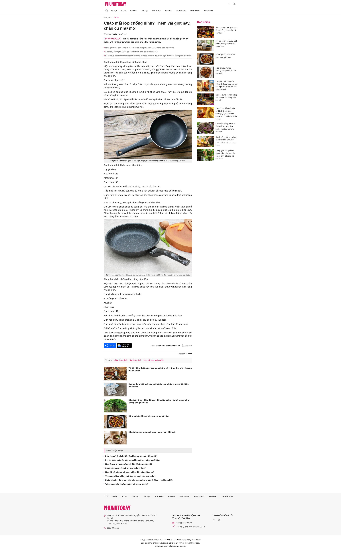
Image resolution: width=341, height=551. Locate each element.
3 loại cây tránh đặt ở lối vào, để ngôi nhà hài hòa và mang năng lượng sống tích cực (159, 401)
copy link (188, 345)
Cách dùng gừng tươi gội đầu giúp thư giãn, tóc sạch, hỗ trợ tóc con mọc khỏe (226, 141)
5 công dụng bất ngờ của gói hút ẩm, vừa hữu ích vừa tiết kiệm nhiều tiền (159, 385)
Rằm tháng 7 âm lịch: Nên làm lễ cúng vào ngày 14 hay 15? (131, 456)
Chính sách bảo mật (178, 546)
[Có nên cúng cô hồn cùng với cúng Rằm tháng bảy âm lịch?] (205, 99)
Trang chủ (107, 17)
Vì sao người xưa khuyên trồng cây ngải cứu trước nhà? (130, 476)
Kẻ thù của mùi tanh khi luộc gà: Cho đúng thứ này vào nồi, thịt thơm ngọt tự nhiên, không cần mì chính (148, 56)
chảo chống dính (120, 360)
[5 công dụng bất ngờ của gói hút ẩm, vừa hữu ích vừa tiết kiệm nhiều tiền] (115, 389)
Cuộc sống (195, 11)
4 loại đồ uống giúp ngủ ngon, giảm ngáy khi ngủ (152, 432)
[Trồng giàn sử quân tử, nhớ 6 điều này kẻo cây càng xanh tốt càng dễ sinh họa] (205, 155)
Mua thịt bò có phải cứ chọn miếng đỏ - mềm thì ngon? (129, 472)
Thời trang (181, 11)
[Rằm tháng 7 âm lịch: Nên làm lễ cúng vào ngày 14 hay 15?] (205, 32)
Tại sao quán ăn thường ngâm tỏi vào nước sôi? (126, 484)
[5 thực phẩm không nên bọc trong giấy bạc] (115, 421)
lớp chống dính (135, 360)
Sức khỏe (156, 11)
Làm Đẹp (144, 11)
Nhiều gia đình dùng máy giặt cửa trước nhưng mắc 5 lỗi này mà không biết (139, 480)
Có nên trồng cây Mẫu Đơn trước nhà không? (125, 468)
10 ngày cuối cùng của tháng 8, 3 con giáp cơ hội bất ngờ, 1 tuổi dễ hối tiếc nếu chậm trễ (226, 85)
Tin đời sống (228, 497)
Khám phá (208, 11)
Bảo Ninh (188, 354)
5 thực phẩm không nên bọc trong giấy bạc (149, 416)
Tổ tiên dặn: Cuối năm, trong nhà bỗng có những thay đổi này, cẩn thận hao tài (160, 369)
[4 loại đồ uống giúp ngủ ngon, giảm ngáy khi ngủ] (115, 437)
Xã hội (114, 11)
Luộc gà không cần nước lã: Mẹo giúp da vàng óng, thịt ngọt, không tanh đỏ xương (139, 48)
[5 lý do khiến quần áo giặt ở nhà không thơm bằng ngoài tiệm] (205, 45)
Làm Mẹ (133, 11)
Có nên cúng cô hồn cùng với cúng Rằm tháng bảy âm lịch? (226, 97)
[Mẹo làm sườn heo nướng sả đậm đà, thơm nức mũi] (205, 72)
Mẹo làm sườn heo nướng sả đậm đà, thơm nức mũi (128, 464)
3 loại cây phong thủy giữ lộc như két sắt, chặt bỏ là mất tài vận (131, 52)
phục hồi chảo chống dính (153, 360)
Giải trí (168, 11)
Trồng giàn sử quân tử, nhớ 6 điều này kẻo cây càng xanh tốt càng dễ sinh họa (225, 154)
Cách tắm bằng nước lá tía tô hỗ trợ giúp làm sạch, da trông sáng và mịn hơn (225, 128)
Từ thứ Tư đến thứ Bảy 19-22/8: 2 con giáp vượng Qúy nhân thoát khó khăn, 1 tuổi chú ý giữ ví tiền (226, 113)
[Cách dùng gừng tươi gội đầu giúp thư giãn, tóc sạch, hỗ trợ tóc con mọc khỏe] (205, 141)
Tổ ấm (123, 11)
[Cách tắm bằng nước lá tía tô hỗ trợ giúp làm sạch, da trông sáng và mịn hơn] (205, 128)
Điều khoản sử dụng (162, 546)
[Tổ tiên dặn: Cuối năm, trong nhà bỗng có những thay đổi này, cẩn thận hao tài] (115, 373)
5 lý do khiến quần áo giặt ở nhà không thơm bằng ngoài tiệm (132, 460)
